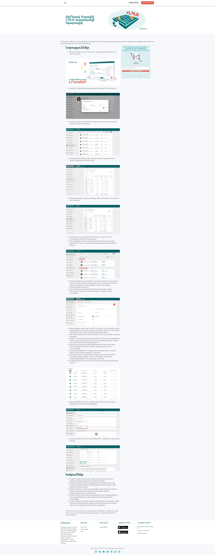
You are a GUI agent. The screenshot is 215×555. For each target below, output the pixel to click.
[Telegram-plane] (119, 551)
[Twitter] (107, 551)
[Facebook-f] (95, 551)
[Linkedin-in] (99, 551)
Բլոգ (82, 531)
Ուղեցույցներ (103, 527)
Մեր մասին (84, 527)
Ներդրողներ (84, 529)
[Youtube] (103, 551)
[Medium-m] (111, 551)
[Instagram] (115, 551)
